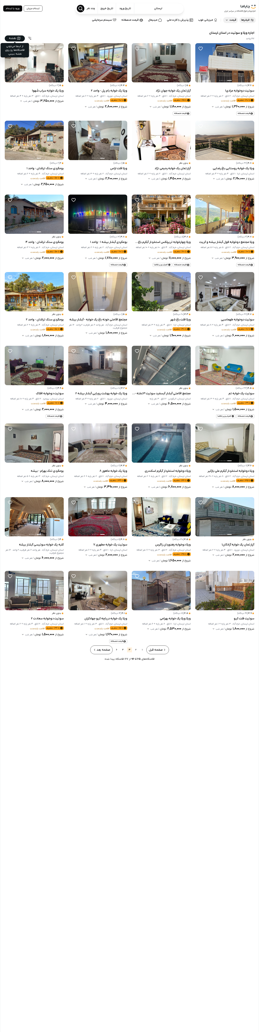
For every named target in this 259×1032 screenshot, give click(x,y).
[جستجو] (80, 8)
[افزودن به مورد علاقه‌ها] (200, 48)
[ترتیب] (29, 38)
